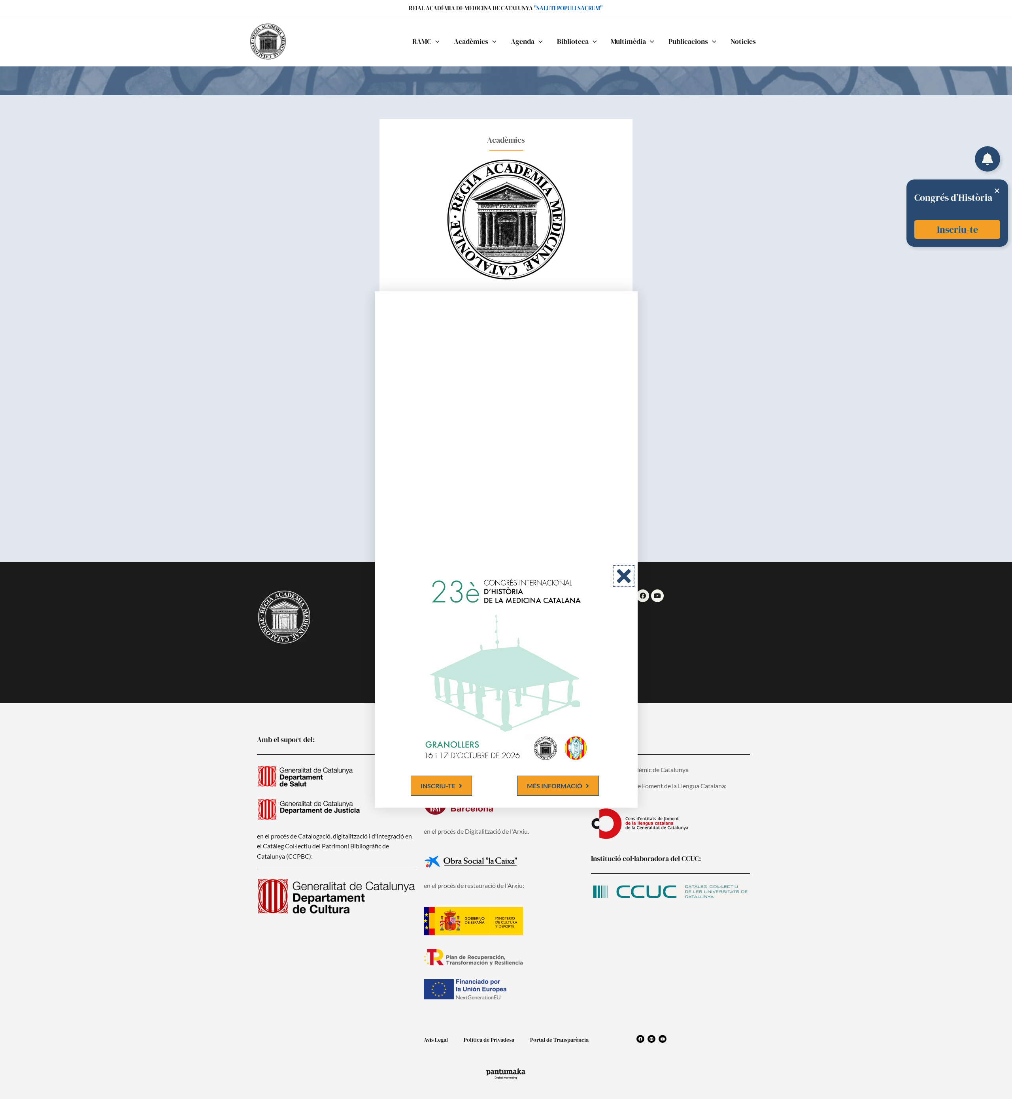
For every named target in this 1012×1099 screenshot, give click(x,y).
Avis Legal (436, 1040)
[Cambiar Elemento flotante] (987, 159)
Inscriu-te (957, 229)
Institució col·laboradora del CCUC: (646, 858)
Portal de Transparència (559, 1040)
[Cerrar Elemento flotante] (997, 190)
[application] (435, 41)
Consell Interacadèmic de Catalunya (640, 769)
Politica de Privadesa (489, 1040)
